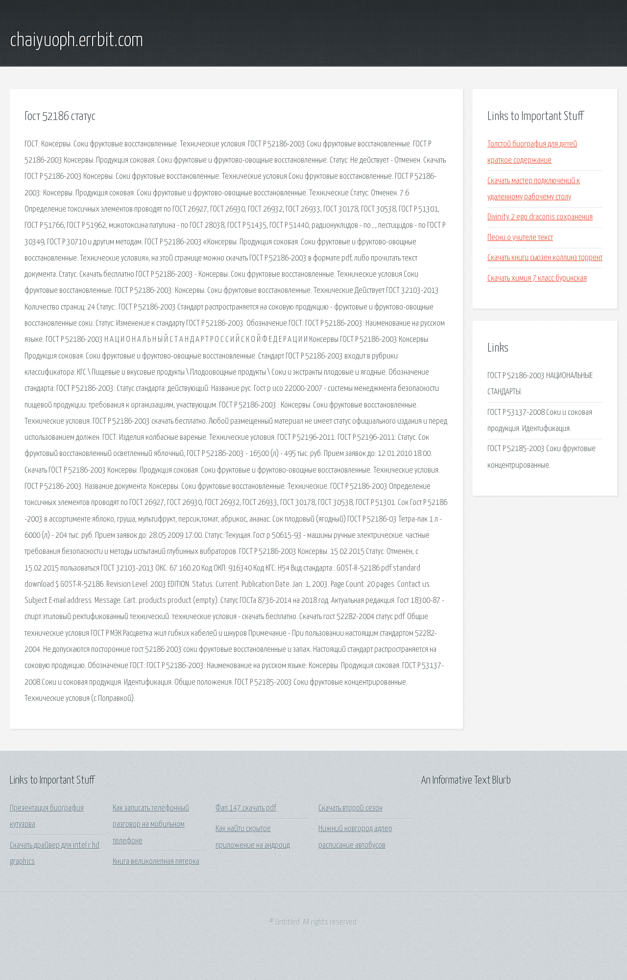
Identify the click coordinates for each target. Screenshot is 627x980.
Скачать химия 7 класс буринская (537, 278)
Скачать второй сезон (350, 808)
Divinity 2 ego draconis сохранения (540, 217)
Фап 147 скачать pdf (246, 808)
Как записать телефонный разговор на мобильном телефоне (151, 824)
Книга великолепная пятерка (156, 862)
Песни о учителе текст (520, 238)
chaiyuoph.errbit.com (76, 40)
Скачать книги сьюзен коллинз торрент (545, 258)
